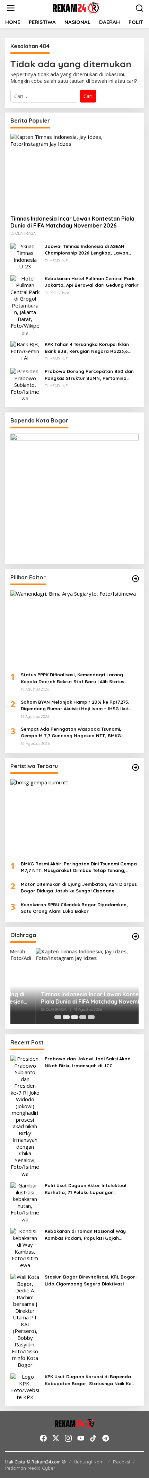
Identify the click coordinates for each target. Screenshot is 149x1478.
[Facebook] (43, 1438)
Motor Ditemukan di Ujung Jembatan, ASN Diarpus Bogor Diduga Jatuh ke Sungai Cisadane (79, 887)
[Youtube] (80, 1438)
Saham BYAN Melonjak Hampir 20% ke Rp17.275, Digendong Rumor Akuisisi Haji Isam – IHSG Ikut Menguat (75, 705)
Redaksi (121, 1461)
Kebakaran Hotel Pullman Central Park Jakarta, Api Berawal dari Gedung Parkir (92, 282)
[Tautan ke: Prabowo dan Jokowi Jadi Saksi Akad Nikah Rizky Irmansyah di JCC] (25, 1115)
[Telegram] (105, 1438)
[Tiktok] (93, 1438)
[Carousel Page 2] (66, 1017)
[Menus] (10, 8)
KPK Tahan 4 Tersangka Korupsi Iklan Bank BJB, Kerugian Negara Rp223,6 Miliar (87, 348)
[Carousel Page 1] (57, 1017)
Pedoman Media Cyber (30, 1468)
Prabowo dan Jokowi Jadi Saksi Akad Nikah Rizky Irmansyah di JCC (88, 1062)
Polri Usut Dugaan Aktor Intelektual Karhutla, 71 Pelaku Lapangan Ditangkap (85, 1189)
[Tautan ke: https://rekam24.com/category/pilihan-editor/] (135, 579)
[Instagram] (68, 1438)
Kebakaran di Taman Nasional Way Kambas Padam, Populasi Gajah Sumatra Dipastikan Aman (85, 1234)
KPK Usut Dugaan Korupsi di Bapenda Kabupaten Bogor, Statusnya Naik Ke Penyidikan (88, 1380)
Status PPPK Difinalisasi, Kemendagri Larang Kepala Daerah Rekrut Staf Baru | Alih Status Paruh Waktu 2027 (72, 678)
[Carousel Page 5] (91, 1017)
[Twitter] (55, 1438)
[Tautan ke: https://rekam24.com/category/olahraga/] (135, 936)
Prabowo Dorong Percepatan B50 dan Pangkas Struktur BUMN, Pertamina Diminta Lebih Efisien (89, 375)
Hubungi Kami (89, 1461)
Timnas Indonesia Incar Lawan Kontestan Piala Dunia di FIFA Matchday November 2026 (72, 222)
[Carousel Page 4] (82, 1017)
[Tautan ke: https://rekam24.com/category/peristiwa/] (135, 767)
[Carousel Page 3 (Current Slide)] (74, 1017)
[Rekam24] (75, 7)
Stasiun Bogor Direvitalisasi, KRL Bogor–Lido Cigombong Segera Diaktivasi (91, 1280)
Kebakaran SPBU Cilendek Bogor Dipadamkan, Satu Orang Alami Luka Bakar (74, 908)
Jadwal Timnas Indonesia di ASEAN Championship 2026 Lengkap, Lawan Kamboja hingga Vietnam (86, 250)
